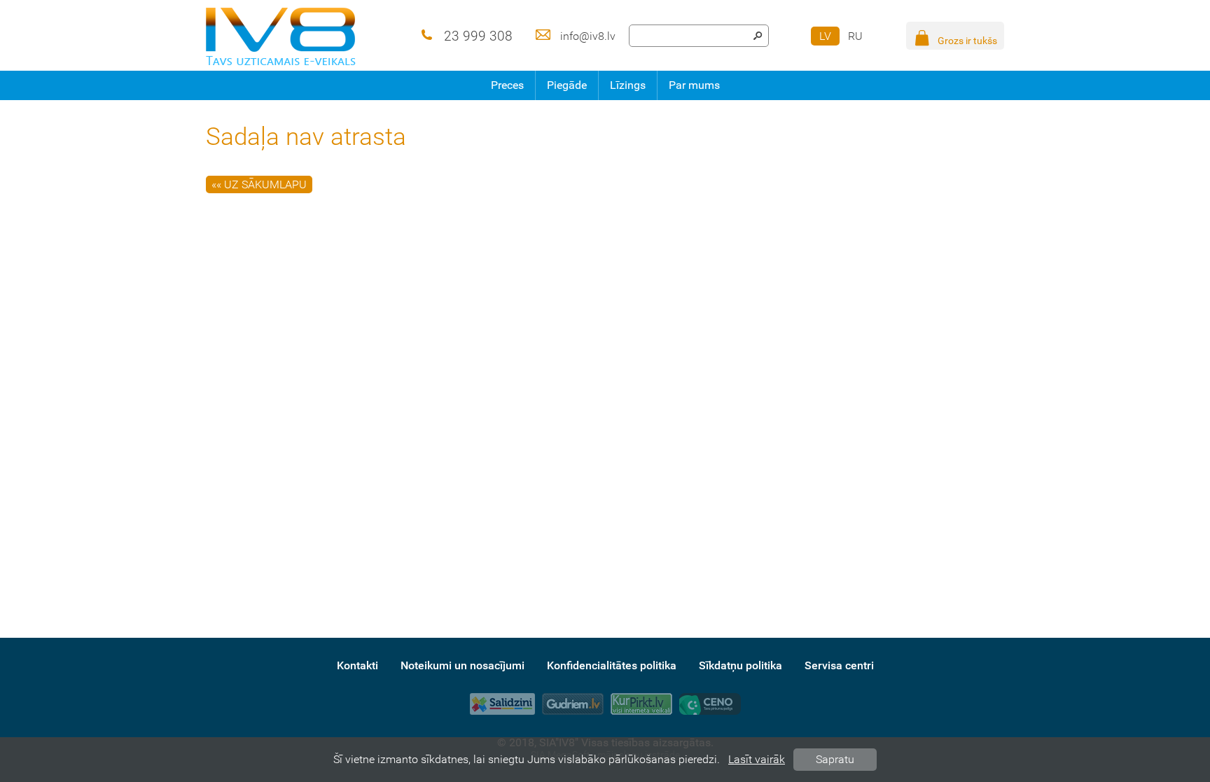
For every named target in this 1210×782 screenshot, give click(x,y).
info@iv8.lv (588, 36)
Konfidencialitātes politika (611, 665)
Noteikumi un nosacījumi (462, 665)
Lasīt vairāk (756, 759)
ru (855, 36)
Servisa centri (839, 665)
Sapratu (835, 759)
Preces (507, 85)
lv (825, 36)
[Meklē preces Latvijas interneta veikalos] (641, 704)
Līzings (628, 85)
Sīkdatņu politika (740, 665)
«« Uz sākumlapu (259, 184)
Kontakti (357, 665)
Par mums (694, 85)
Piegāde (567, 85)
